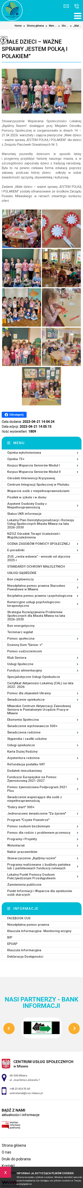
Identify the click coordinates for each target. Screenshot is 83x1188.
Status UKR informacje (24, 514)
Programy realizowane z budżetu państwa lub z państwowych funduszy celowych (38, 866)
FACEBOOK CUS (18, 918)
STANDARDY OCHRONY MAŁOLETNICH (36, 566)
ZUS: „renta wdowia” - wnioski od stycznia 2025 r (38, 558)
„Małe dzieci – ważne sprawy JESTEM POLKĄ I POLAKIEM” (34, 49)
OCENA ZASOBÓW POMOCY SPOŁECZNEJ (38, 544)
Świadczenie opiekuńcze (26, 700)
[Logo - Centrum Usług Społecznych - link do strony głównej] (12, 10)
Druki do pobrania (16, 1159)
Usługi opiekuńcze (21, 745)
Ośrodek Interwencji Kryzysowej (31, 478)
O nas (6, 1152)
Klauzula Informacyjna (24, 950)
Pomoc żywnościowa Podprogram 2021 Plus (37, 789)
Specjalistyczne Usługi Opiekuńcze (33, 677)
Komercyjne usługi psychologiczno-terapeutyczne (34, 604)
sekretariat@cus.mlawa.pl (66, 6)
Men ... (51, 25)
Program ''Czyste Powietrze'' (28, 820)
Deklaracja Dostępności (25, 956)
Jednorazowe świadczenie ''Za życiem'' (36, 813)
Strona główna (33, 25)
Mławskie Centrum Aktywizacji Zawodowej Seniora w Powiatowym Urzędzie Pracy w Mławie (39, 709)
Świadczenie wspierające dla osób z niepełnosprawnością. (34, 799)
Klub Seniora (16, 658)
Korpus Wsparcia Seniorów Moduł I (33, 465)
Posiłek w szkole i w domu (26, 497)
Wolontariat (16, 845)
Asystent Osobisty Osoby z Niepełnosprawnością (27, 505)
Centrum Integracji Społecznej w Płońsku (38, 484)
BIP (9, 937)
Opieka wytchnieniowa (24, 453)
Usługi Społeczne (20, 664)
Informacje (26, 909)
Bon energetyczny (20, 626)
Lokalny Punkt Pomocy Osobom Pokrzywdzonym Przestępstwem (31, 876)
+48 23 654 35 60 (75, 6)
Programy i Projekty (22, 839)
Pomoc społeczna (20, 638)
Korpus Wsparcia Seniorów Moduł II (34, 472)
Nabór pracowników (22, 852)
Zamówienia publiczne (24, 885)
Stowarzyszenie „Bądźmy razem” (31, 858)
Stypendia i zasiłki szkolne (27, 739)
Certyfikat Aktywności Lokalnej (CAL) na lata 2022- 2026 (40, 685)
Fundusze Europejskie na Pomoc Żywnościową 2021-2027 (32, 779)
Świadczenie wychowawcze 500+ (32, 726)
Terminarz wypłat (20, 632)
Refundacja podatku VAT (26, 764)
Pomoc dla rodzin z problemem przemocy (38, 833)
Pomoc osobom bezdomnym (28, 826)
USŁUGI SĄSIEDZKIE (21, 573)
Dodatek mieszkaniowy (24, 771)
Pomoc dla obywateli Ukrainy (29, 693)
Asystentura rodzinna (23, 758)
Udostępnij (16, 414)
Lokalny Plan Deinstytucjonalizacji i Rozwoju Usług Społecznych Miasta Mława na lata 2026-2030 (40, 523)
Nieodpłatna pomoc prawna (28, 925)
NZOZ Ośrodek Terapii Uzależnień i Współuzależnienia (33, 535)
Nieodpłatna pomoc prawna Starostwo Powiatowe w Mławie (36, 587)
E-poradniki (15, 550)
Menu (19, 443)
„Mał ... (75, 25)
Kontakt (8, 1166)
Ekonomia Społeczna (23, 720)
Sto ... (63, 25)
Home (18, 25)
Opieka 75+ (15, 459)
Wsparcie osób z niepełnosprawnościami (38, 491)
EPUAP (12, 944)
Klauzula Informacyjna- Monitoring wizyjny (39, 931)
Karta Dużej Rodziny (22, 751)
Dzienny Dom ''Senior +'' (24, 645)
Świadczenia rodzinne (24, 732)
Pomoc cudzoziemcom (24, 651)
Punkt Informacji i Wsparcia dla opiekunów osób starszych (39, 893)
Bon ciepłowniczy (20, 579)
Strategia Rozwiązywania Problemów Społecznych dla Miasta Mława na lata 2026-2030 (36, 615)
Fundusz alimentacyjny (24, 670)
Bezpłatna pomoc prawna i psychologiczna (39, 596)
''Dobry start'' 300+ (20, 807)
